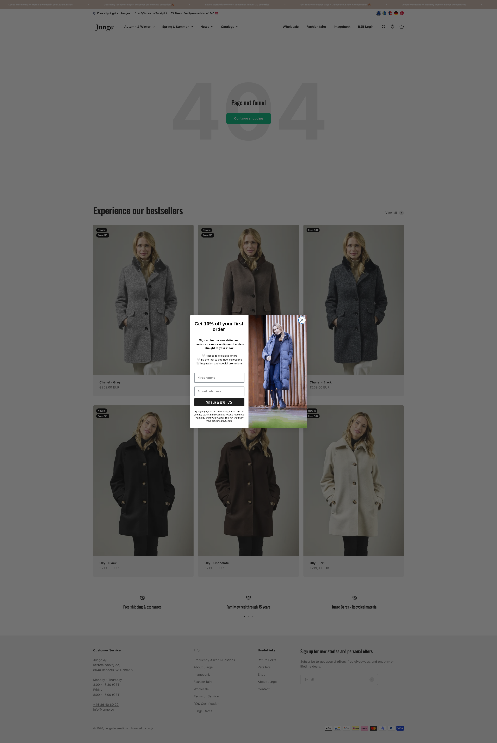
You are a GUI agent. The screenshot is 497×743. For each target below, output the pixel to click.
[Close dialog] (301, 320)
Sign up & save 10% (219, 402)
